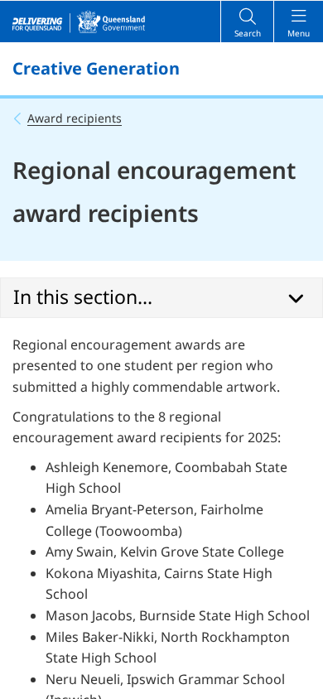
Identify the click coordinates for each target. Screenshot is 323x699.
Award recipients (74, 118)
